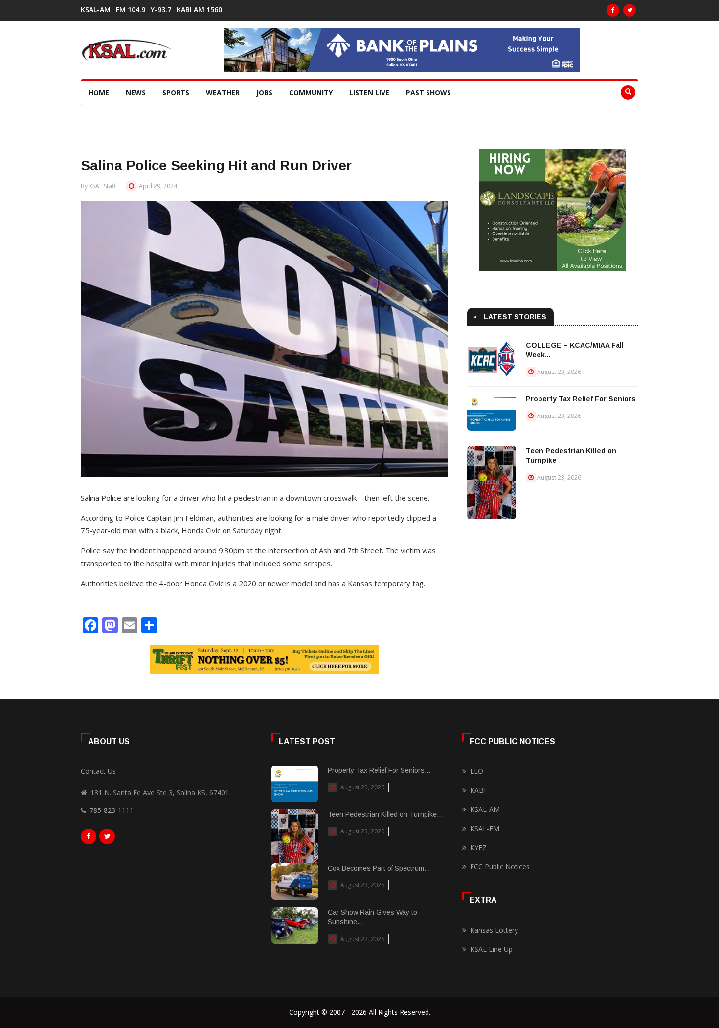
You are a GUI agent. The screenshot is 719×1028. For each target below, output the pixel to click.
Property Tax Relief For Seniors (581, 399)
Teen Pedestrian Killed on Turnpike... (385, 814)
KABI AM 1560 (199, 10)
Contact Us (98, 771)
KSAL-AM (96, 10)
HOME (99, 92)
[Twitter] (629, 10)
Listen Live (369, 92)
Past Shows (428, 92)
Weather (223, 92)
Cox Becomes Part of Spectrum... (379, 868)
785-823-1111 (112, 810)
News (136, 92)
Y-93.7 (161, 10)
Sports (175, 92)
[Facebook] (613, 10)
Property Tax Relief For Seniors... (379, 770)
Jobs (264, 92)
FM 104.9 (130, 10)
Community (311, 92)
